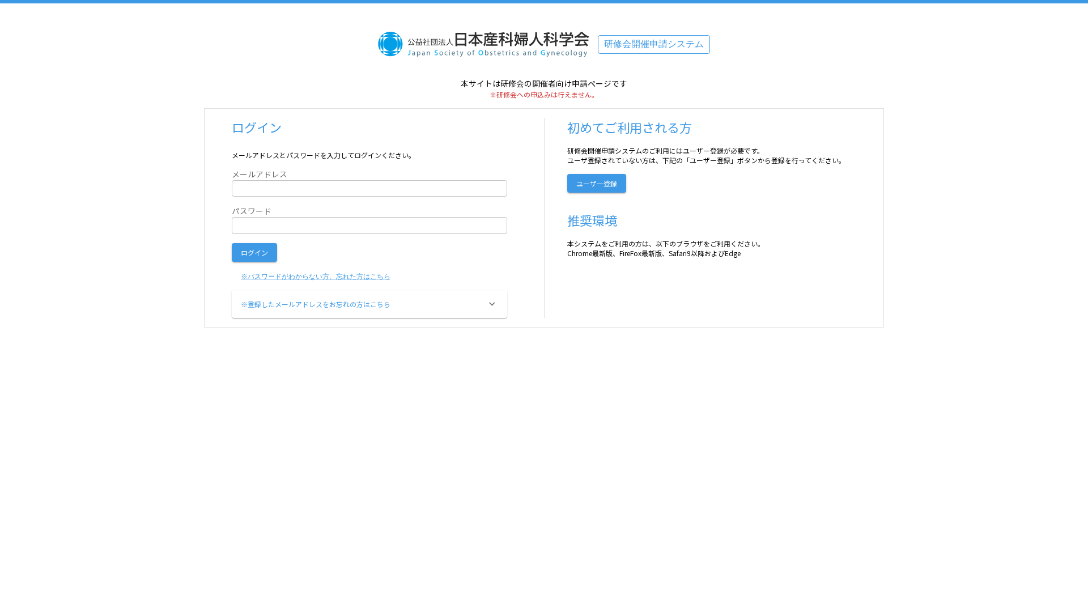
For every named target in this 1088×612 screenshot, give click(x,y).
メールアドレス (259, 174)
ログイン (254, 252)
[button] (369, 304)
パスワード (251, 211)
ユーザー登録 (596, 183)
